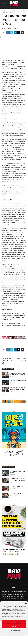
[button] (25, 603)
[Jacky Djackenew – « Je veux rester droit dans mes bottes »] (5, 480)
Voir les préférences (14, 630)
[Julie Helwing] (3, 28)
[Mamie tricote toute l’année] (5, 488)
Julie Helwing (8, 28)
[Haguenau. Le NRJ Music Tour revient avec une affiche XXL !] (5, 375)
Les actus (8, 11)
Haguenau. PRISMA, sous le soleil (18, 380)
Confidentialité (15, 633)
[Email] (18, 32)
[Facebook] (8, 32)
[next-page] (5, 395)
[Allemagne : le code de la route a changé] (5, 473)
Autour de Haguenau (15, 11)
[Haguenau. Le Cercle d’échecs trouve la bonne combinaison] (5, 389)
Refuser (14, 626)
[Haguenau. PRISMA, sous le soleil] (5, 382)
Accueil (3, 11)
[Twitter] (11, 32)
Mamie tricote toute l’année (17, 486)
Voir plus (13, 501)
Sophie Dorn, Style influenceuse (18, 493)
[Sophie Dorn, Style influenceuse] (5, 495)
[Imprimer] (22, 32)
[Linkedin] (15, 32)
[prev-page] (3, 395)
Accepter (14, 622)
